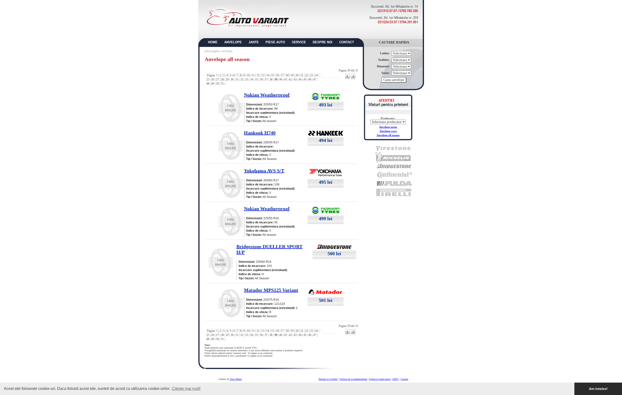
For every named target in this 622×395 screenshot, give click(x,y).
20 (296, 75)
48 (207, 83)
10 (248, 75)
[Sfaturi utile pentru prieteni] (388, 106)
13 (262, 75)
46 (309, 79)
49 (212, 83)
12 (258, 75)
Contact (404, 379)
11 (253, 75)
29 (227, 79)
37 (266, 79)
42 (290, 79)
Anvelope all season (388, 135)
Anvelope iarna (388, 126)
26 (212, 79)
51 (222, 83)
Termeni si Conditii (328, 379)
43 (295, 79)
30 (232, 79)
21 (301, 75)
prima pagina (212, 51)
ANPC (395, 379)
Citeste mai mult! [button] (186, 388)
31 (236, 79)
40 (280, 79)
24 (316, 75)
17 (282, 75)
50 (217, 83)
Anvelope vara (388, 131)
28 (222, 79)
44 (300, 79)
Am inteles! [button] (598, 389)
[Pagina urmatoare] (353, 79)
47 (314, 79)
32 (241, 79)
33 (246, 79)
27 (217, 79)
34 (251, 79)
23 (311, 75)
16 (277, 75)
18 (287, 75)
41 (285, 79)
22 (306, 75)
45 (304, 79)
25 (207, 79)
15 (272, 75)
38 (270, 79)
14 (267, 75)
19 (292, 75)
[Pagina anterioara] (347, 79)
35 (256, 79)
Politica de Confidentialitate (353, 379)
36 (261, 79)
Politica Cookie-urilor (379, 379)
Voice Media (236, 379)
